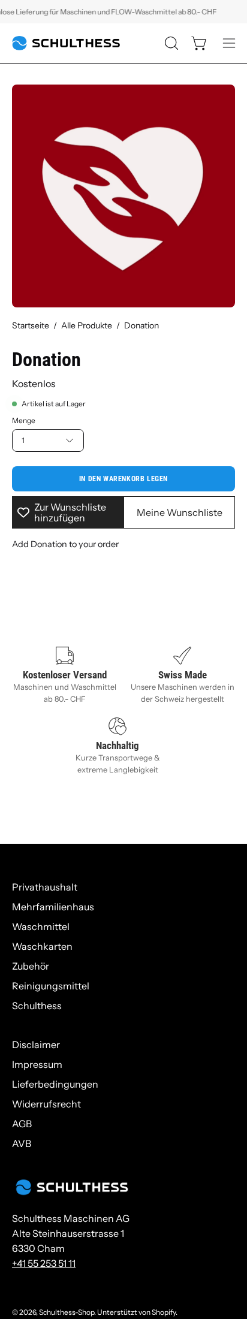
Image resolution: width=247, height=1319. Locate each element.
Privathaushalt (44, 887)
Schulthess (37, 1006)
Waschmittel (41, 926)
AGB (22, 1124)
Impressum (37, 1064)
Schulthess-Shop (66, 1312)
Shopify (164, 1312)
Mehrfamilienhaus (53, 907)
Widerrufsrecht (46, 1104)
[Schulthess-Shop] (66, 43)
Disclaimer (36, 1045)
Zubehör (30, 966)
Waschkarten (42, 946)
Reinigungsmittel (50, 986)
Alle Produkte (86, 325)
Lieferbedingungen (55, 1084)
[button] (170, 43)
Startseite (30, 325)
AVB (21, 1143)
